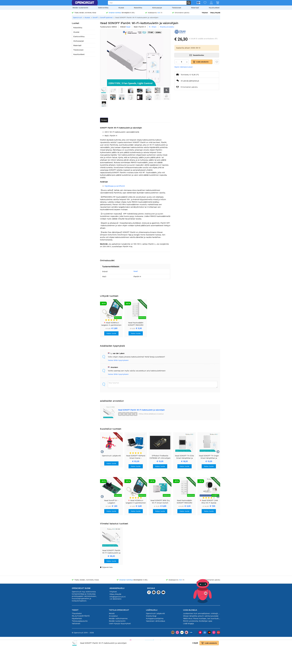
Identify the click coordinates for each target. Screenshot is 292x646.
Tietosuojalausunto (80, 621)
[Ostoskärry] (216, 3)
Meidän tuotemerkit (80, 8)
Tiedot (75, 610)
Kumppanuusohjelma (154, 618)
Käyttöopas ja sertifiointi (115, 186)
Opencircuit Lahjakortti (155, 613)
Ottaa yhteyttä (215, 12)
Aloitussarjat (157, 8)
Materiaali (195, 8)
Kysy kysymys (114, 383)
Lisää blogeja (188, 623)
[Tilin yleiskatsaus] (209, 3)
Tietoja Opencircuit (119, 610)
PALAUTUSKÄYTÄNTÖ (81, 616)
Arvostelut (113, 616)
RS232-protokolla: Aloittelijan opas (197, 621)
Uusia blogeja (190, 610)
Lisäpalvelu (151, 610)
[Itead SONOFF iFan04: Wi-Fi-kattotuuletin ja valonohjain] (104, 90)
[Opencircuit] (84, 2)
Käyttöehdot (77, 618)
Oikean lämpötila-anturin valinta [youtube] (200, 616)
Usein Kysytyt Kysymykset (120, 623)
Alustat (121, 8)
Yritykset (205, 12)
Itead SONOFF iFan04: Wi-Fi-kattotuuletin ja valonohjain (141, 410)
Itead (135, 271)
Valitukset (76, 623)
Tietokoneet (176, 8)
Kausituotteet (214, 8)
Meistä (111, 613)
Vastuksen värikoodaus (155, 621)
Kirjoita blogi (151, 616)
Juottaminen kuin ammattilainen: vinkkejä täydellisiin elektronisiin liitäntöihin (201, 613)
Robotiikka (138, 8)
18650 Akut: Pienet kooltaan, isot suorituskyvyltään (201, 618)
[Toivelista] (203, 3)
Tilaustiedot (77, 613)
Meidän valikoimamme (118, 618)
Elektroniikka (103, 8)
